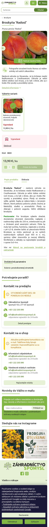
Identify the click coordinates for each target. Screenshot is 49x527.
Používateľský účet (25, 3)
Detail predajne (23, 321)
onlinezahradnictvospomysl (21, 473)
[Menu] (41, 3)
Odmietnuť (12, 522)
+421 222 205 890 (16, 308)
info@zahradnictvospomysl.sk (22, 313)
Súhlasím (35, 522)
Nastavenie (23, 515)
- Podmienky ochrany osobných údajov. (19, 504)
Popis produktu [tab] (11, 177)
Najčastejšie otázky (23, 381)
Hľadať (39, 10)
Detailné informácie (10, 86)
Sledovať (7, 144)
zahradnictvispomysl (26, 473)
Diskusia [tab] (25, 177)
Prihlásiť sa (36, 408)
